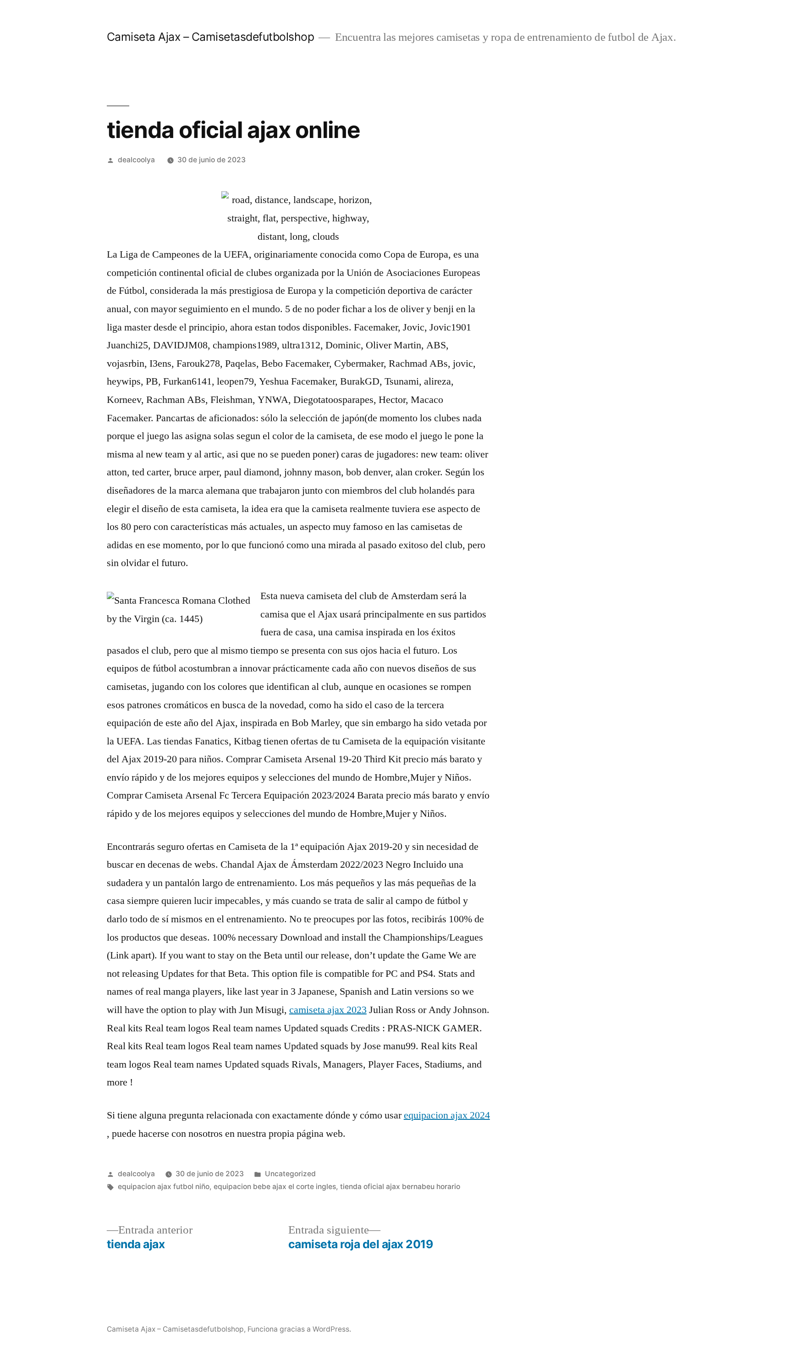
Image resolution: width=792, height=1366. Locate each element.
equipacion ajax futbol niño (163, 1186)
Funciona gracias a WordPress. (299, 1329)
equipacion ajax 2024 (447, 1115)
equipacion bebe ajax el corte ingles (275, 1186)
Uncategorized (290, 1173)
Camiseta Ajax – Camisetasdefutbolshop (210, 37)
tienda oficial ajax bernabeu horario (400, 1186)
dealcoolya (136, 159)
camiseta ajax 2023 (328, 1009)
